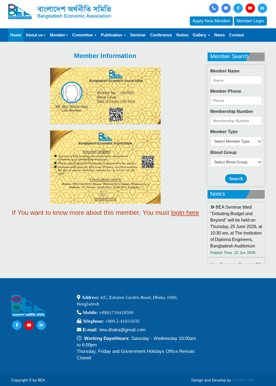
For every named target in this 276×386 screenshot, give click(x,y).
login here (185, 212)
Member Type (224, 131)
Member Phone (225, 91)
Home (15, 35)
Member (57, 35)
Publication (112, 35)
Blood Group (223, 152)
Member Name (225, 71)
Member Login (250, 21)
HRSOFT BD (243, 380)
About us (34, 35)
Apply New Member (211, 21)
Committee (83, 35)
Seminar (138, 35)
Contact (236, 35)
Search (236, 178)
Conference (161, 35)
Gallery (200, 35)
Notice (182, 35)
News (219, 35)
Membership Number (231, 111)
